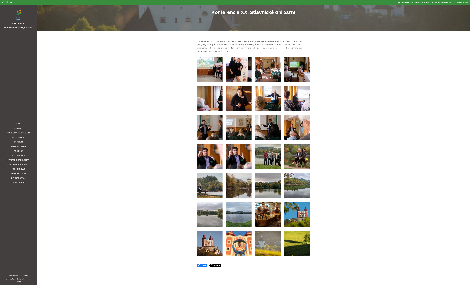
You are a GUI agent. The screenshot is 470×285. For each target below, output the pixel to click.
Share (203, 265)
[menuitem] (18, 123)
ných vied (24, 275)
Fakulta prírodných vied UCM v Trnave (415, 2)
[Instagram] (7, 2)
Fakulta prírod (14, 275)
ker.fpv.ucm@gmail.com (442, 2)
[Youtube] (10, 2)
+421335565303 (462, 2)
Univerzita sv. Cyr (12, 279)
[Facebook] (3, 2)
